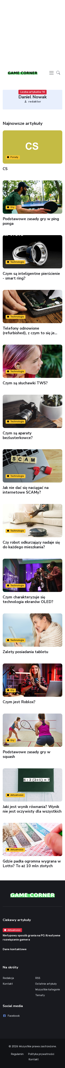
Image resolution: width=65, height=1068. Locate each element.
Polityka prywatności (41, 1054)
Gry (12, 207)
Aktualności (16, 795)
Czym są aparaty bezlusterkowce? (18, 435)
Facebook (14, 1015)
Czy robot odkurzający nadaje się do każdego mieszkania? (31, 545)
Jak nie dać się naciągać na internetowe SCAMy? (26, 490)
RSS (37, 978)
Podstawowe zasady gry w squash (26, 754)
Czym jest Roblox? (19, 701)
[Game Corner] (22, 72)
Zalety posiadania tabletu (25, 651)
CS (5, 168)
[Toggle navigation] (51, 72)
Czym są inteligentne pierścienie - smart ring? (31, 276)
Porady (14, 157)
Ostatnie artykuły (46, 983)
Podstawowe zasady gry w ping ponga (31, 221)
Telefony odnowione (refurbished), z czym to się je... (30, 330)
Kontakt (8, 983)
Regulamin (17, 1054)
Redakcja (8, 978)
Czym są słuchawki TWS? (25, 382)
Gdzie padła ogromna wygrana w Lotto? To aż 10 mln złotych (32, 863)
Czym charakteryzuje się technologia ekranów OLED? (28, 599)
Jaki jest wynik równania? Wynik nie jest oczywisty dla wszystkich (32, 809)
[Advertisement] (32, 35)
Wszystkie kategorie (47, 989)
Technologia (17, 262)
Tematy (40, 995)
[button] (58, 72)
